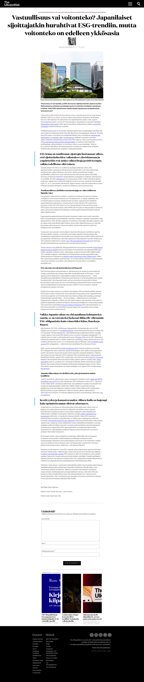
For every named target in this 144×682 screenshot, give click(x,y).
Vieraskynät (49, 649)
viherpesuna (60, 179)
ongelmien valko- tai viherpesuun (62, 137)
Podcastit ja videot (38, 660)
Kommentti (46, 519)
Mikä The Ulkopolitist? (52, 639)
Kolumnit (35, 668)
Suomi (34, 649)
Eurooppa (35, 646)
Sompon (100, 357)
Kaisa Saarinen (66, 47)
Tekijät (48, 644)
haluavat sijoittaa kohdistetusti (71, 305)
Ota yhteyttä (49, 641)
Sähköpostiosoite (48, 551)
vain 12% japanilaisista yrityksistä (77, 241)
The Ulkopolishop (51, 667)
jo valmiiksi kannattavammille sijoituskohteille (59, 142)
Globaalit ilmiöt (37, 655)
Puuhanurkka (36, 672)
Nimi (44, 543)
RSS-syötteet (50, 660)
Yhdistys (48, 646)
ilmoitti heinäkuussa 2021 (70, 348)
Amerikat (35, 644)
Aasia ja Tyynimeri (38, 639)
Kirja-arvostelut (37, 670)
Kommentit (36, 665)
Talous (34, 658)
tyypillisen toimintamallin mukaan (52, 454)
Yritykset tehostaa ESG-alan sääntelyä (61, 420)
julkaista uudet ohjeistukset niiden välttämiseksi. (79, 256)
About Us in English (51, 658)
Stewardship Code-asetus (50, 124)
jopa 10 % (81, 337)
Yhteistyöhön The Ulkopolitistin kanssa (52, 652)
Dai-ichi (91, 357)
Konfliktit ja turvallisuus (36, 652)
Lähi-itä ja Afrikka (37, 641)
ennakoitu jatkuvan (66, 330)
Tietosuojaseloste (51, 655)
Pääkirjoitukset (37, 663)
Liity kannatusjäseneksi (51, 663)
